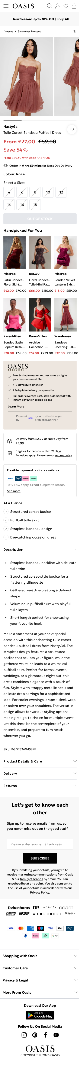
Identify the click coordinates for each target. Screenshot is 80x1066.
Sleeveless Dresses (29, 31)
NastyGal (11, 126)
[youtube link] (56, 1035)
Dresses (8, 31)
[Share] (74, 31)
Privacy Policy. (40, 892)
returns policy (63, 455)
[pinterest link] (34, 1035)
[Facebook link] (45, 1035)
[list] (40, 78)
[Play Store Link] (40, 1015)
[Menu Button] (6, 6)
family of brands (31, 879)
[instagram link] (24, 1035)
